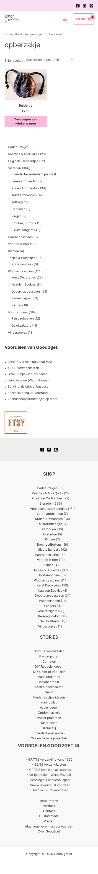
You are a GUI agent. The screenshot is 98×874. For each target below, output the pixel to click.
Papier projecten (49, 718)
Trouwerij (49, 728)
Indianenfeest (49, 682)
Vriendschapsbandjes (49, 733)
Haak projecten (49, 677)
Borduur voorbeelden (49, 651)
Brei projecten (49, 656)
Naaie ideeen (49, 707)
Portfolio (49, 806)
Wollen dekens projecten (49, 738)
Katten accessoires (49, 687)
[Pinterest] (91, 6)
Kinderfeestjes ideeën (49, 697)
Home (9, 34)
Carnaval (49, 661)
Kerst (49, 692)
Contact (49, 811)
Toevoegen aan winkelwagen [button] (25, 121)
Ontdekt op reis (49, 712)
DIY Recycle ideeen (49, 666)
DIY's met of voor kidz (49, 672)
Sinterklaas (49, 723)
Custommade (49, 816)
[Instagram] (85, 6)
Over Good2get (49, 831)
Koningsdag (49, 702)
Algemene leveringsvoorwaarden (49, 826)
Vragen (49, 821)
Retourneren (49, 801)
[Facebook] (78, 6)
